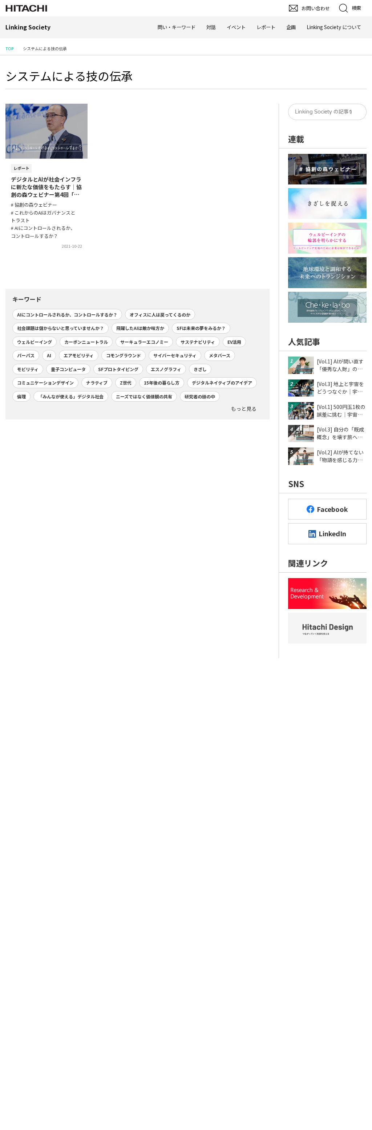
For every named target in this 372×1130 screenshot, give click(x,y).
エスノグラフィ (166, 369)
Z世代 (126, 382)
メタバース (219, 355)
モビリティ (28, 369)
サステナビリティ (198, 342)
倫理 (21, 396)
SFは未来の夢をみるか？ (201, 328)
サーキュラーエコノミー (144, 342)
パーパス (26, 355)
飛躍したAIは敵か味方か (140, 328)
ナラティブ (97, 382)
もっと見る (243, 408)
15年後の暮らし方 (161, 382)
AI (49, 355)
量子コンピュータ (68, 369)
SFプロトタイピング (118, 369)
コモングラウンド (123, 355)
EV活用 (234, 342)
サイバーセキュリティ (175, 355)
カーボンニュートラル (86, 342)
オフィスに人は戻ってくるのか (160, 314)
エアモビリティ (79, 355)
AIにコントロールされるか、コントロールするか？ (67, 314)
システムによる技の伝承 (69, 75)
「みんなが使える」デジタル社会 (71, 396)
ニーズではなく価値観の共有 (144, 396)
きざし (200, 369)
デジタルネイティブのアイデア (222, 382)
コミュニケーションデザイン (45, 382)
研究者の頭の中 (200, 396)
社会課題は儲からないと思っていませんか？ (60, 328)
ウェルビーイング (34, 342)
